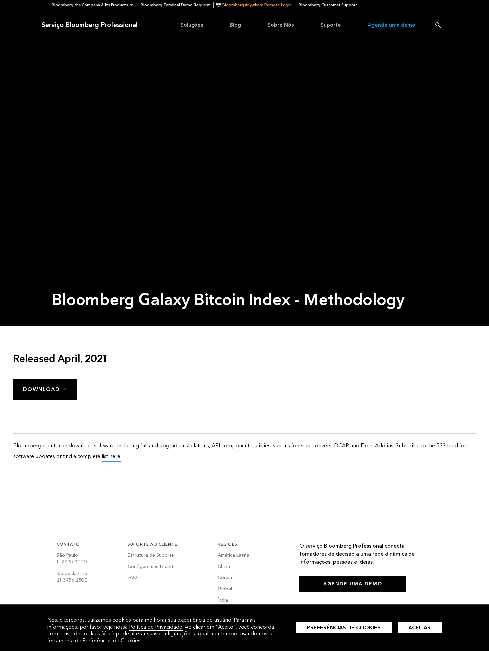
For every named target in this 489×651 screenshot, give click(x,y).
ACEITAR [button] (419, 627)
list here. (111, 456)
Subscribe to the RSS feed (427, 445)
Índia (223, 600)
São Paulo (72, 558)
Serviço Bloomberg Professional (90, 25)
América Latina (233, 555)
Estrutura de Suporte (151, 555)
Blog (235, 24)
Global (225, 589)
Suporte (330, 24)
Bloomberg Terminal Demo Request (175, 5)
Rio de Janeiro (72, 576)
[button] (94, 5)
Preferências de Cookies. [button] (111, 640)
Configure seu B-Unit (150, 567)
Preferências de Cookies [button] (344, 627)
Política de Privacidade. (156, 626)
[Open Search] (438, 25)
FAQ (132, 578)
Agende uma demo (391, 24)
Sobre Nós (280, 24)
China (224, 567)
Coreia (225, 578)
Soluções (191, 24)
